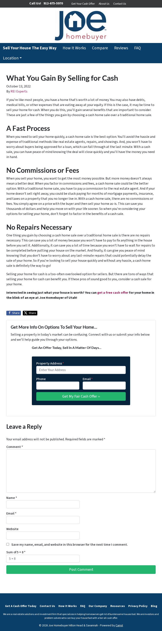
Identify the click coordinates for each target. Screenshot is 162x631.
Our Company (98, 606)
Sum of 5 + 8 (16, 552)
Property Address (50, 363)
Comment (14, 447)
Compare (100, 48)
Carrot (119, 625)
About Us (104, 4)
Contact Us (119, 4)
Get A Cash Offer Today (20, 606)
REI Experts (19, 91)
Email (88, 379)
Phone (41, 379)
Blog (154, 606)
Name (11, 498)
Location (11, 58)
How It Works (74, 48)
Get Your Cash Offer (83, 4)
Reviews (121, 48)
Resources (117, 606)
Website (12, 529)
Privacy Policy (137, 606)
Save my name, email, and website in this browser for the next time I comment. (69, 544)
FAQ (137, 48)
